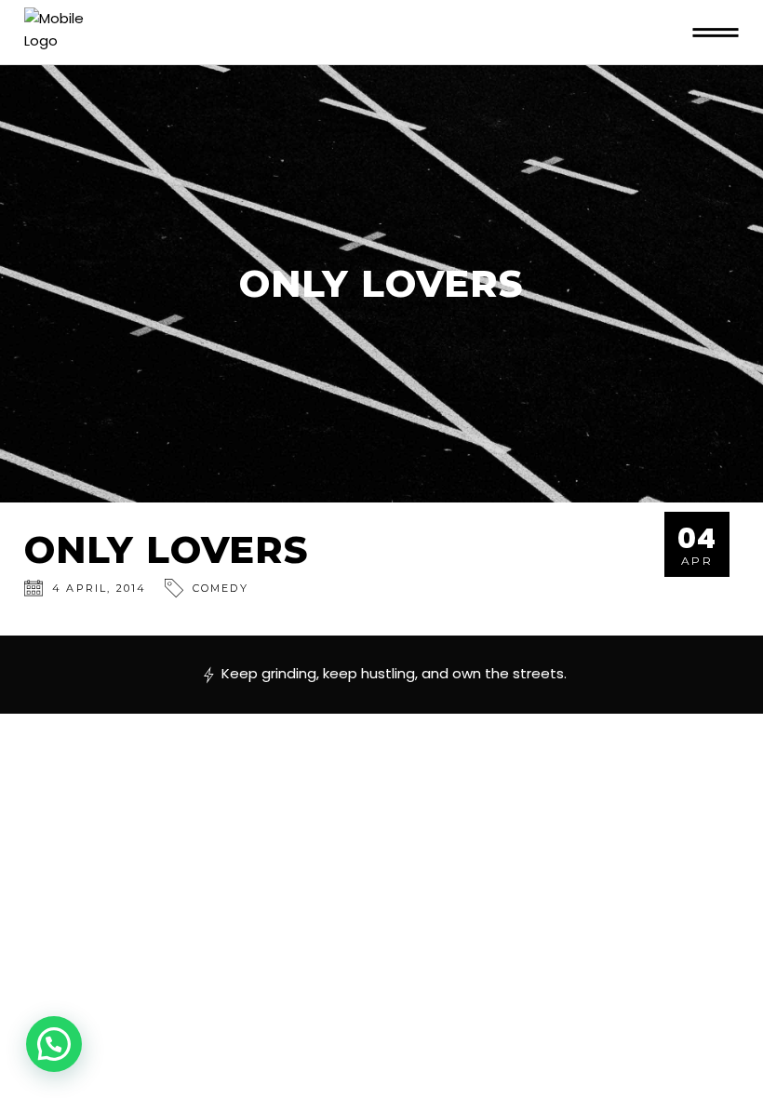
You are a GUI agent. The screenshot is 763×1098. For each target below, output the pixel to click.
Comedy (220, 588)
